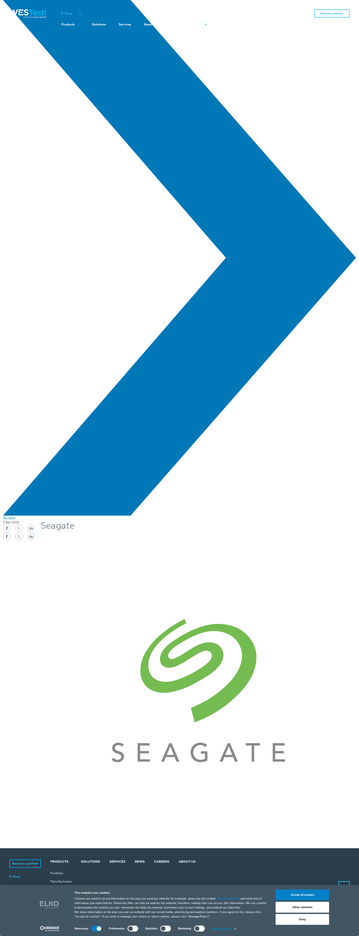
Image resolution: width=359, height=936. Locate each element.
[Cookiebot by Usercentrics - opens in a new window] (49, 929)
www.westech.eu (228, 898)
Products (68, 24)
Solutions (99, 24)
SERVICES (117, 862)
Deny (302, 919)
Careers (170, 24)
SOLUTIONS (90, 862)
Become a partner (331, 13)
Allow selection (302, 907)
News (148, 24)
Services (125, 24)
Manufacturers (61, 881)
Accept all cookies (302, 894)
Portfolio (56, 873)
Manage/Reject (221, 928)
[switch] (133, 929)
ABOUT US (187, 862)
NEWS (140, 862)
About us (195, 24)
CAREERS (161, 862)
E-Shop (66, 13)
